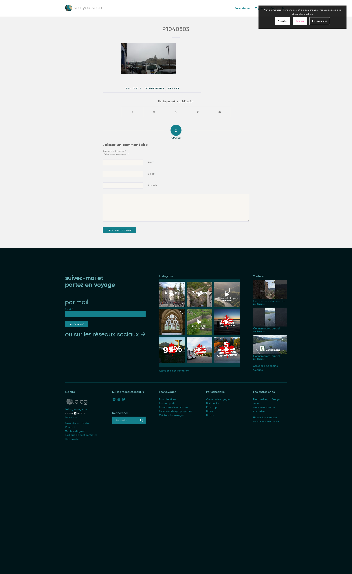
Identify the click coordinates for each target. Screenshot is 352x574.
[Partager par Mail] (220, 112)
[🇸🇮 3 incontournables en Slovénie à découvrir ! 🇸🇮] (172, 294)
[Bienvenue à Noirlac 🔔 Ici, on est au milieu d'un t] (172, 322)
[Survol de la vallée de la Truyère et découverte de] (227, 294)
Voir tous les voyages (171, 415)
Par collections (167, 399)
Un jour (210, 415)
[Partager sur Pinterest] (198, 112)
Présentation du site (77, 423)
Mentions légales (75, 431)
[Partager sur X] (154, 112)
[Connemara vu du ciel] (270, 317)
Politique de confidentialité (81, 435)
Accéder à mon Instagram (174, 370)
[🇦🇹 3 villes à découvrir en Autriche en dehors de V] (199, 294)
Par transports (167, 403)
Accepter (283, 20)
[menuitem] (242, 8)
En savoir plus (319, 20)
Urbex (209, 411)
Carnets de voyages (218, 399)
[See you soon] (83, 8)
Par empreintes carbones (173, 407)
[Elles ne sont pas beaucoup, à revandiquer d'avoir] (199, 322)
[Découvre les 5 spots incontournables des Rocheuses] (227, 350)
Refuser (300, 20)
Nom (150, 162)
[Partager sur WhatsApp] (176, 112)
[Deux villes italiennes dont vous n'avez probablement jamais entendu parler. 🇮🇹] (270, 289)
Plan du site (72, 439)
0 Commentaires (154, 88)
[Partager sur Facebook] (132, 112)
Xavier (175, 88)
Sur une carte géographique (175, 411)
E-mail (151, 173)
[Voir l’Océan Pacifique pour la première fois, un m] (227, 322)
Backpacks (212, 403)
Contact (70, 427)
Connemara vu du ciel (266, 328)
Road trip (211, 407)
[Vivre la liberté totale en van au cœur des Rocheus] (199, 350)
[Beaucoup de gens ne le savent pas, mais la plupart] (172, 350)
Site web (152, 185)
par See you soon (265, 417)
